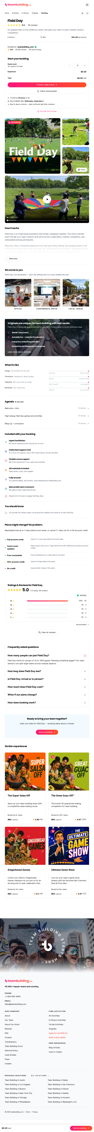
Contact (8, 1038)
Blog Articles (54, 1048)
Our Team (9, 1020)
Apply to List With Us (58, 1033)
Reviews (8, 1029)
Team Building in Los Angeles (17, 1084)
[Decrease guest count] (70, 65)
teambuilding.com (26, 47)
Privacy (35, 1112)
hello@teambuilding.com (15, 1004)
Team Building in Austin (15, 1080)
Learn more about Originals (19, 352)
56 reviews (32, 25)
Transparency (11, 1042)
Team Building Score (14, 1046)
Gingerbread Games (19, 870)
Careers (8, 1064)
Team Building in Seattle (58, 1093)
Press (7, 1059)
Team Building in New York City (18, 1093)
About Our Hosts (12, 1024)
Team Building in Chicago (16, 1098)
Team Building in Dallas (58, 1080)
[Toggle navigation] (87, 4)
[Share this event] (82, 13)
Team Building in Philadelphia (17, 1102)
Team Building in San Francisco (61, 1084)
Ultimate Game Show (63, 870)
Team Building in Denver (58, 1089)
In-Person (25, 13)
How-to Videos (55, 1052)
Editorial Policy (11, 1051)
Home (7, 13)
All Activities (54, 1016)
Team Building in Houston (59, 1098)
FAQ (6, 1033)
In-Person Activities (57, 1020)
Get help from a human (48, 111)
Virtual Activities (56, 1024)
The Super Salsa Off (19, 796)
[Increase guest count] (84, 65)
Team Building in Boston (15, 1089)
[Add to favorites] (87, 13)
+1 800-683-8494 (13, 996)
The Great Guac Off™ (62, 796)
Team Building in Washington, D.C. (62, 1102)
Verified (81, 596)
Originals (35, 13)
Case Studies (10, 1055)
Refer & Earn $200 (57, 1038)
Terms (28, 1112)
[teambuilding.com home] (18, 5)
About (7, 1016)
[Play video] (47, 199)
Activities (15, 13)
